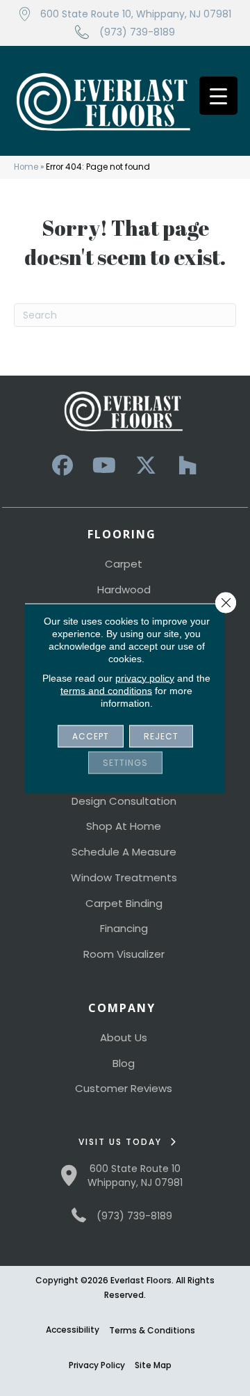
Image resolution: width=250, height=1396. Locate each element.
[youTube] (104, 465)
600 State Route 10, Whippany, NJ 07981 (135, 14)
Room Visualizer (124, 954)
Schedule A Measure (124, 851)
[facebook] (62, 465)
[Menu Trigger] (218, 96)
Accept (90, 735)
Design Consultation (124, 801)
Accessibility (72, 1329)
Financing (124, 928)
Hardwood (124, 589)
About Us (123, 1037)
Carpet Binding (123, 903)
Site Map (153, 1365)
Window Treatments (124, 877)
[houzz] (187, 465)
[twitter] (146, 465)
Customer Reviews (123, 1088)
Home (26, 167)
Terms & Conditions (152, 1330)
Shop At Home (123, 826)
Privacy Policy (97, 1365)
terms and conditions (106, 690)
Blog (123, 1063)
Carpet (123, 563)
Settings (125, 762)
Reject (161, 735)
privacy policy (144, 677)
